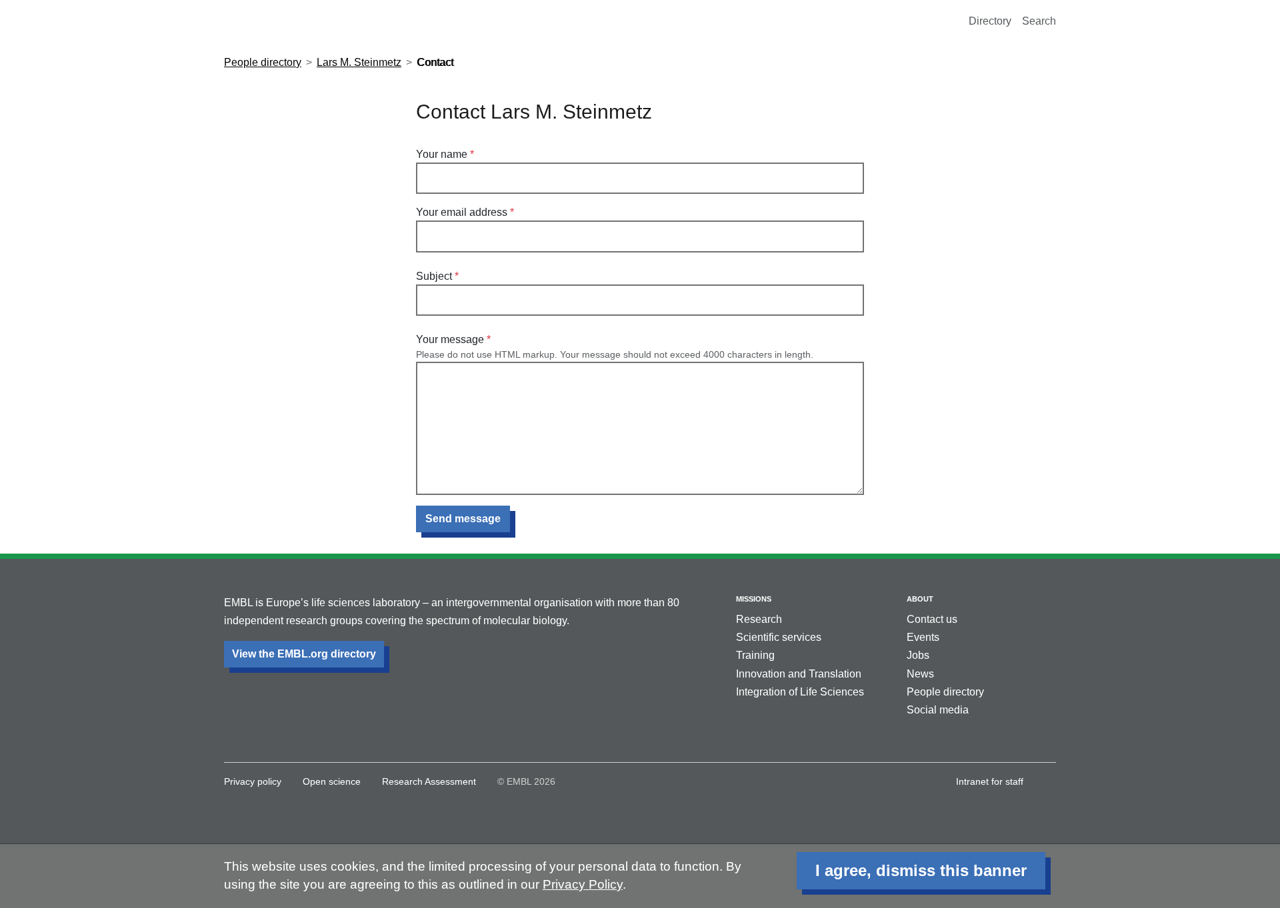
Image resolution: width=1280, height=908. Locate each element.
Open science (332, 781)
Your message (450, 339)
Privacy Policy (583, 884)
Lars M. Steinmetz (359, 62)
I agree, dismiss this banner (921, 870)
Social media (938, 709)
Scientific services (778, 637)
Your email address (461, 212)
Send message (463, 518)
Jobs (918, 655)
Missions (753, 599)
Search (1039, 21)
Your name (441, 154)
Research (759, 619)
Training (755, 655)
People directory (262, 62)
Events (923, 637)
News (920, 674)
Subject (434, 276)
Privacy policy (252, 781)
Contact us (932, 619)
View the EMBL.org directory (304, 654)
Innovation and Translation (798, 674)
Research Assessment (429, 781)
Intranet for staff (989, 781)
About (920, 599)
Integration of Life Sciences (800, 691)
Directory (990, 21)
